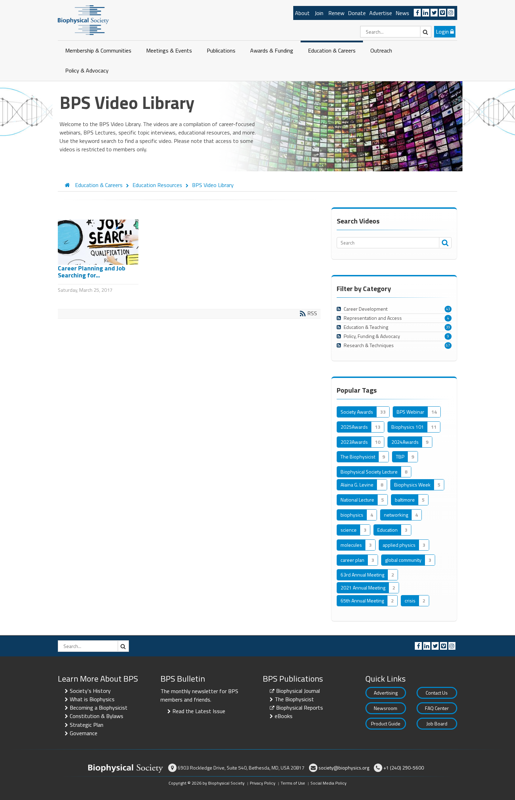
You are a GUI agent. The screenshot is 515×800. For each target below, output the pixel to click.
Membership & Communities (98, 50)
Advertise (380, 13)
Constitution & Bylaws (96, 716)
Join (319, 13)
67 (448, 345)
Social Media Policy (328, 783)
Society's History (90, 691)
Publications (221, 50)
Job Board (436, 723)
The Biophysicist (294, 699)
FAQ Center (437, 708)
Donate (357, 13)
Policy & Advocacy (87, 70)
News (402, 13)
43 (448, 309)
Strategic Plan (86, 724)
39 (448, 327)
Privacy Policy (262, 783)
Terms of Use (293, 783)
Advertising (386, 692)
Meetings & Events (169, 50)
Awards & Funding (271, 50)
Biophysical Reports (299, 707)
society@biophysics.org (343, 767)
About (302, 13)
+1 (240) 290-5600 (403, 767)
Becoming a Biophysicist (99, 707)
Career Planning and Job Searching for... (91, 271)
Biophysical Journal (298, 691)
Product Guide (385, 723)
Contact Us (437, 692)
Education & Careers (332, 50)
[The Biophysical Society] (83, 19)
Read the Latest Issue (198, 711)
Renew (336, 13)
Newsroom (385, 708)
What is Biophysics (92, 699)
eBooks (284, 716)
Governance (83, 733)
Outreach (381, 50)
